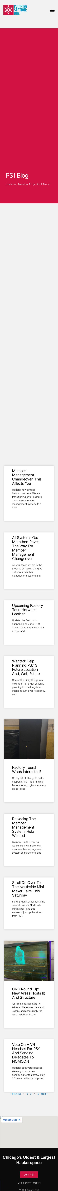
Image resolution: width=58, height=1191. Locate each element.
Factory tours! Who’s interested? (26, 769)
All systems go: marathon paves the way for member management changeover (25, 548)
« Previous (15, 1094)
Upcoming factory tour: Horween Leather (27, 609)
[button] (52, 11)
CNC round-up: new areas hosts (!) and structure (28, 993)
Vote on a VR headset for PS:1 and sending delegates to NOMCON (26, 1053)
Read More (18, 512)
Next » (44, 1094)
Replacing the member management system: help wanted (24, 827)
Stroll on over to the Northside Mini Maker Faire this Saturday (28, 888)
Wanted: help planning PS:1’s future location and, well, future (26, 667)
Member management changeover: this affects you (26, 477)
